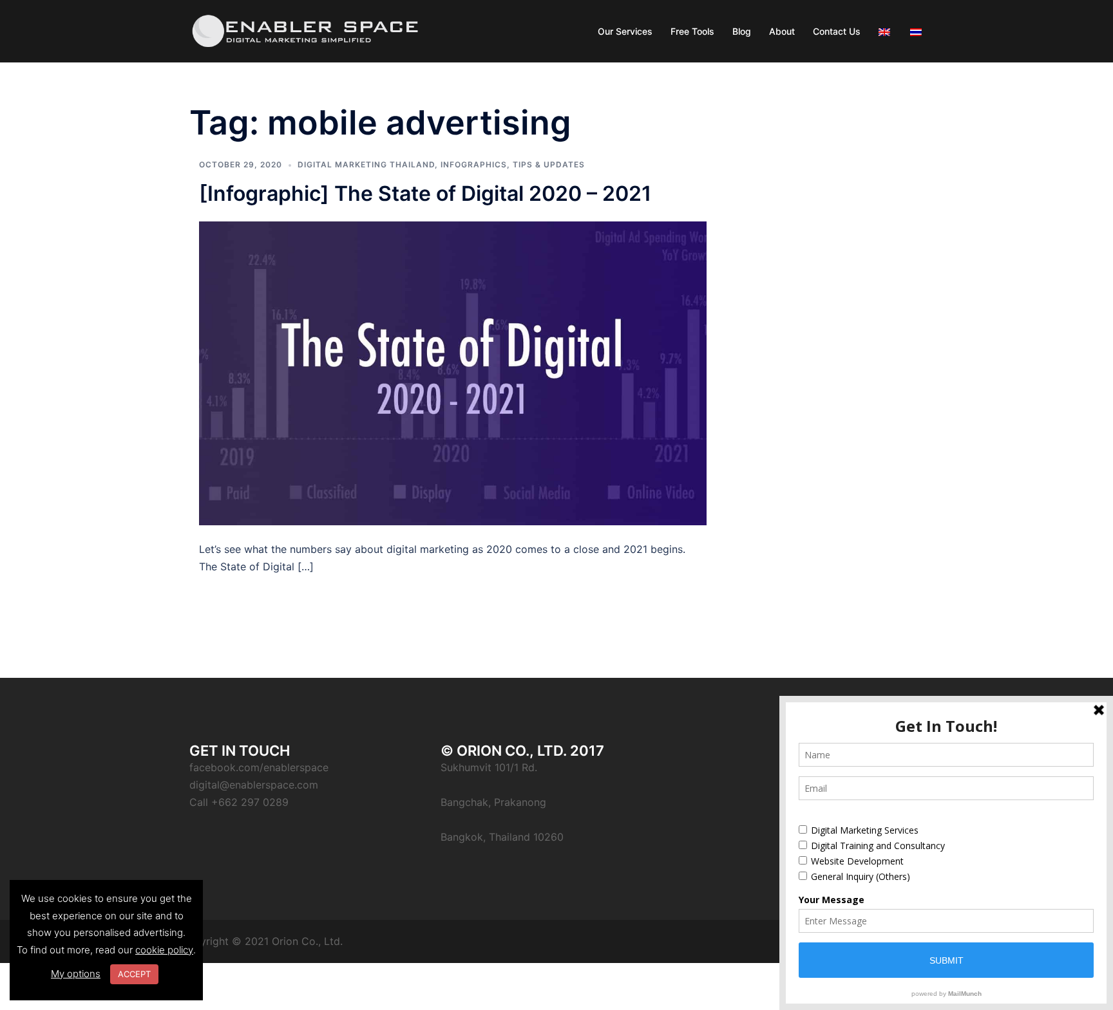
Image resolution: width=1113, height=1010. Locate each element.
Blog (741, 31)
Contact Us (837, 31)
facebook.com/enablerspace (258, 767)
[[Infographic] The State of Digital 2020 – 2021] (453, 372)
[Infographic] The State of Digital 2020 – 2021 (425, 193)
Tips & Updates (549, 164)
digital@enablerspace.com (253, 784)
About (782, 31)
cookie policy (164, 950)
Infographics (474, 164)
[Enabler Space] (305, 30)
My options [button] (75, 974)
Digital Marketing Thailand (366, 164)
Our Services (625, 31)
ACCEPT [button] (134, 974)
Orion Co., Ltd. (307, 941)
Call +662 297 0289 (239, 802)
